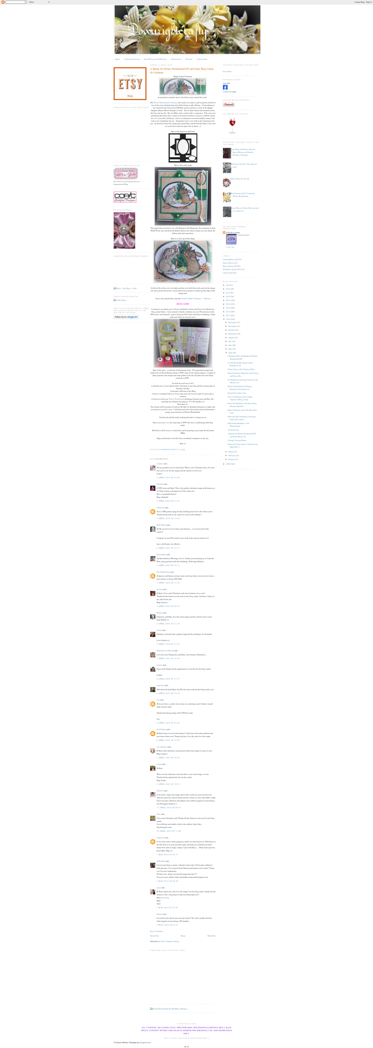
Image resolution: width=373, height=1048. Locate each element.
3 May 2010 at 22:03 (167, 907)
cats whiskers (162, 746)
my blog (165, 897)
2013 (228, 307)
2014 (228, 304)
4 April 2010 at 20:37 (168, 606)
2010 (228, 319)
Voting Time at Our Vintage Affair (241, 369)
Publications (176, 59)
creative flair (228, 272)
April (230, 352)
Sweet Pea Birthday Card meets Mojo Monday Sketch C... (242, 405)
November (232, 326)
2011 (228, 315)
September (232, 333)
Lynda (159, 630)
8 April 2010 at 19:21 (168, 784)
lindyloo (160, 790)
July (230, 341)
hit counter (227, 71)
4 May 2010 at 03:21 (167, 925)
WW (190, 401)
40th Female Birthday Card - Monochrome (239, 424)
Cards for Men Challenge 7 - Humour (195, 298)
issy (158, 699)
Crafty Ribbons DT (230, 259)
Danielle (160, 484)
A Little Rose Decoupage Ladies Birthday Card (240, 364)
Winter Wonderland (176, 399)
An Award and (233, 429)
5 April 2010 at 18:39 (168, 658)
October (231, 330)
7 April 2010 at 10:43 (168, 757)
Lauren (159, 665)
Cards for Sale (202, 59)
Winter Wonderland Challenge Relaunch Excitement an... (240, 387)
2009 (228, 464)
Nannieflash (161, 554)
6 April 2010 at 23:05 (168, 740)
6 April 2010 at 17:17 (168, 678)
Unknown (160, 507)
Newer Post (154, 935)
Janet (167, 422)
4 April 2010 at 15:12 (168, 548)
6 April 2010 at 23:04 (168, 722)
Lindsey (160, 463)
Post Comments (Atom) (170, 941)
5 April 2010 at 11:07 (168, 644)
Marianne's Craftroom (165, 650)
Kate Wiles (226, 83)
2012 (228, 311)
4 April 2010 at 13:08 (168, 477)
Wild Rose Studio (233, 232)
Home (117, 59)
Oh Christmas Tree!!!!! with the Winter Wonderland (243, 195)
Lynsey (159, 589)
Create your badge (229, 92)
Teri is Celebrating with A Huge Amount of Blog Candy (240, 398)
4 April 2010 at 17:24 (168, 582)
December (232, 322)
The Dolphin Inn (163, 572)
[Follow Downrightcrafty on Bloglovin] (126, 318)
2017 (228, 292)
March (231, 451)
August (231, 337)
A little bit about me (132, 59)
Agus (159, 887)
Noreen (159, 914)
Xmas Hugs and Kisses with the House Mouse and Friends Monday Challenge (243, 152)
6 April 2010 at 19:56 (168, 693)
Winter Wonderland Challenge (166, 102)
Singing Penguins (243, 235)
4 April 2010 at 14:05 (168, 518)
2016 (228, 296)
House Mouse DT (230, 266)
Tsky (158, 814)
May (230, 349)
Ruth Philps (161, 525)
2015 (228, 300)
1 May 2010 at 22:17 (167, 854)
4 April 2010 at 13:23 (168, 501)
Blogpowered (145, 1042)
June (230, 345)
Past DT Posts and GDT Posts (155, 59)
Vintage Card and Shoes (237, 440)
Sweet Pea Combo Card (237, 393)
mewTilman (161, 729)
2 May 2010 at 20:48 (167, 881)
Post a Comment (156, 931)
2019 (228, 285)
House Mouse (228, 262)
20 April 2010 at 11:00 (169, 831)
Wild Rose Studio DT (231, 269)
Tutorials (188, 59)
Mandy (159, 612)
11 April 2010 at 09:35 (169, 807)
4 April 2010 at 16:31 (168, 565)
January (231, 459)
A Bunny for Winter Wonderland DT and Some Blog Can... (242, 435)
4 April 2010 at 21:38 (168, 623)
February (232, 455)
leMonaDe (161, 861)
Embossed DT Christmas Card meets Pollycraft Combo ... (242, 418)
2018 (228, 289)
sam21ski (160, 685)
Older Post (211, 935)
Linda (159, 764)
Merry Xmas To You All (240, 178)
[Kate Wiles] (225, 89)
